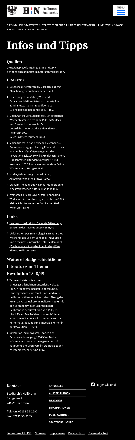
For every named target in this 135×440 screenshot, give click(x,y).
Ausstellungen (59, 393)
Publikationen (59, 415)
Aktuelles (56, 386)
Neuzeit (105, 25)
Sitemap (40, 433)
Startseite (31, 25)
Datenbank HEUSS (19, 433)
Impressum (57, 433)
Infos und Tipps (37, 29)
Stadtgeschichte (53, 25)
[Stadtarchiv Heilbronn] (33, 11)
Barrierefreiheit (98, 433)
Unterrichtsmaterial (82, 25)
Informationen (59, 407)
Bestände (55, 400)
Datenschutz (76, 433)
